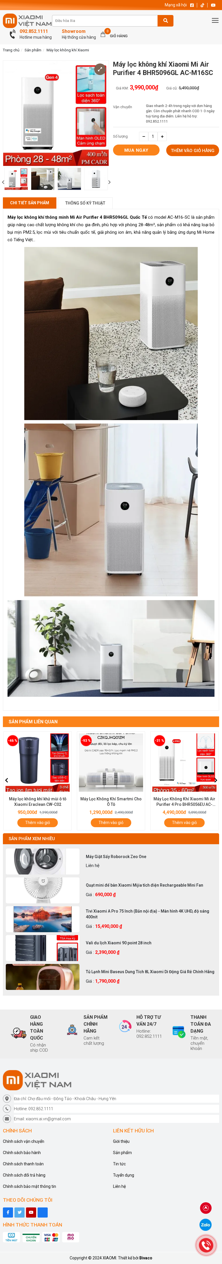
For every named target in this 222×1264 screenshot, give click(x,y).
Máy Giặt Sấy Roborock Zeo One (116, 856)
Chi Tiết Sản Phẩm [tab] (29, 203)
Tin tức (119, 1164)
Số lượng (120, 136)
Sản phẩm (33, 50)
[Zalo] (205, 1224)
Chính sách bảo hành (22, 1152)
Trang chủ (11, 50)
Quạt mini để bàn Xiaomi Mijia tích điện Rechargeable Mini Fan (144, 885)
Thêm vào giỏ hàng (192, 150)
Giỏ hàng (118, 36)
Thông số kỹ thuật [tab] (85, 203)
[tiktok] (19, 1212)
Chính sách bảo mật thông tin (29, 1186)
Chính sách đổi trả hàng (24, 1175)
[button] (109, 182)
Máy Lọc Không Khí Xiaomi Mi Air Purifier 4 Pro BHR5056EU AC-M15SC (111, 804)
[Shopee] (43, 1212)
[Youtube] (31, 1212)
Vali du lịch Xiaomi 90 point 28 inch (118, 943)
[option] (16, 179)
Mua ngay (136, 150)
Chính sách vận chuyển (23, 1141)
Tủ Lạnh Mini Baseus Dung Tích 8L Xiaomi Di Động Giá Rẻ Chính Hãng (150, 971)
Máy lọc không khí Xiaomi (68, 50)
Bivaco (145, 1258)
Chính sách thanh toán (23, 1164)
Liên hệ (119, 1186)
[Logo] (111, 1080)
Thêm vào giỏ (37, 822)
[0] (103, 34)
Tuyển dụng (123, 1175)
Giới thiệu (121, 1141)
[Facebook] (8, 1212)
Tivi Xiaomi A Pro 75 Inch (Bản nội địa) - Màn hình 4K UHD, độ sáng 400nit (147, 914)
